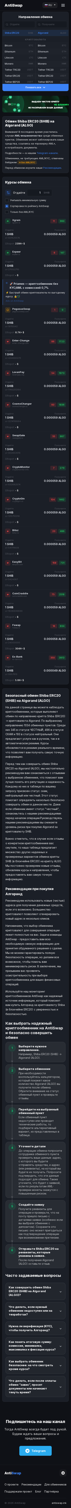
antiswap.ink (59, 1502)
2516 (61, 594)
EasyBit (17, 561)
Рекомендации (52, 167)
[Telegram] (63, 1473)
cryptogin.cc (17, 501)
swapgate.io (17, 438)
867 (62, 436)
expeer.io (16, 254)
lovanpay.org (18, 375)
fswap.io (16, 628)
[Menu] (63, 5)
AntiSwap (13, 5)
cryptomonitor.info (20, 470)
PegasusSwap (21, 308)
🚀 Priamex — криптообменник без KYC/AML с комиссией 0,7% (34, 285)
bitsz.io (15, 533)
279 (62, 468)
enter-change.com (20, 343)
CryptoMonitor (21, 466)
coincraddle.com (19, 596)
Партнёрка (51, 1491)
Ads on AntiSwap (15, 301)
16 (54, 626)
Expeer (16, 251)
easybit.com (17, 564)
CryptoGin (18, 498)
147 (62, 252)
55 (53, 436)
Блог (38, 1491)
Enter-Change (20, 340)
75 (53, 594)
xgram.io (16, 223)
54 (52, 373)
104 (53, 499)
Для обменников (55, 1484)
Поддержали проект (18, 1491)
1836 (61, 404)
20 (53, 531)
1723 (61, 341)
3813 (61, 657)
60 (52, 404)
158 (54, 562)
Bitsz (15, 530)
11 (54, 221)
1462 (61, 499)
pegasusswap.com (20, 311)
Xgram (16, 220)
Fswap (16, 624)
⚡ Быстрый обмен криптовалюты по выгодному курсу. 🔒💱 (35, 294)
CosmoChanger (22, 403)
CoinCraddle (20, 593)
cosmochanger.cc (20, 406)
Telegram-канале (47, 152)
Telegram (38, 1451)
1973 (61, 373)
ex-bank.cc (17, 659)
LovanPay (18, 372)
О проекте (12, 1484)
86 (52, 341)
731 (62, 562)
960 (62, 221)
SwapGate (18, 435)
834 (62, 626)
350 (52, 657)
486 (62, 531)
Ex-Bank (17, 656)
